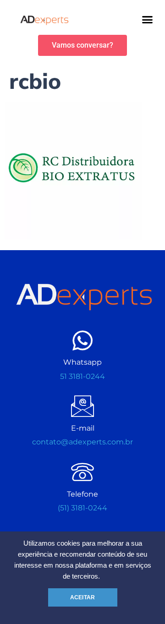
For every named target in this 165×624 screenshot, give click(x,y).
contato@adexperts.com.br (82, 442)
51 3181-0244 (82, 376)
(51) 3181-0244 (82, 508)
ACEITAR (82, 597)
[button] (147, 19)
